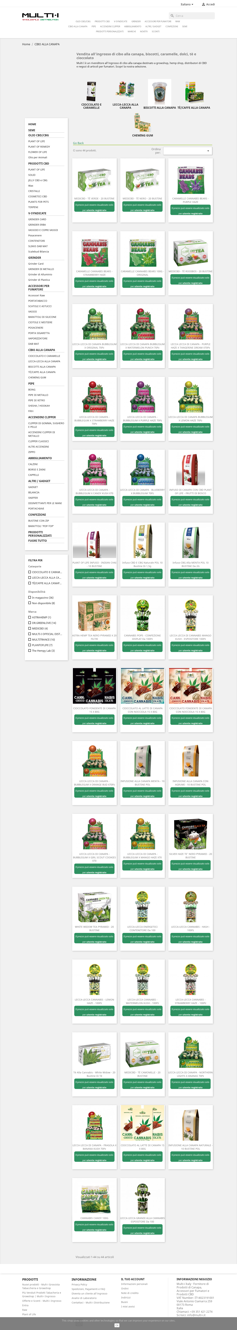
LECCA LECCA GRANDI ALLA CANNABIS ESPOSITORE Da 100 (142, 1219)
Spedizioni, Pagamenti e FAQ (88, 1289)
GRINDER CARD (37, 219)
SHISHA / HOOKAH (39, 405)
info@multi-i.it (196, 1315)
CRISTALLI (34, 191)
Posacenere (35, 235)
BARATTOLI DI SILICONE (42, 317)
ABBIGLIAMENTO (132, 26)
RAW (177, 21)
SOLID (31, 175)
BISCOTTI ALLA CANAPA (42, 366)
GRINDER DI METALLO (41, 269)
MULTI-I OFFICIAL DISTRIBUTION (47, 634)
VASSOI (32, 311)
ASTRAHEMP (41, 617)
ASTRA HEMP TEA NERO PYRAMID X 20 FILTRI (94, 637)
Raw (24, 1309)
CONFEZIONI (172, 26)
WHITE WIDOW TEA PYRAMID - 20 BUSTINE (94, 928)
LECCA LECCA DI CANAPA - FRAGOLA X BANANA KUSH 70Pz (94, 1147)
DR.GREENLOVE (44, 623)
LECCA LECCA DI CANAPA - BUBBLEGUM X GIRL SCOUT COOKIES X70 (94, 857)
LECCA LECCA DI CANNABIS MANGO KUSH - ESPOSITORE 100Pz (190, 637)
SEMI (184, 26)
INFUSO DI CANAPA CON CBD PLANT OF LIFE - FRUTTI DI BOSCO (190, 491)
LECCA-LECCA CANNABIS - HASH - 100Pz (190, 928)
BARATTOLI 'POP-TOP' (41, 526)
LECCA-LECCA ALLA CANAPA (44, 361)
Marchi (132, 31)
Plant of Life (29, 1314)
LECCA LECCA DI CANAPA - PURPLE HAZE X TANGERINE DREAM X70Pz (190, 345)
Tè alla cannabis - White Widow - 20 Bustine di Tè (94, 1074)
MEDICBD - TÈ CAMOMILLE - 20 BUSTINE (142, 1074)
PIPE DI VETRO (36, 400)
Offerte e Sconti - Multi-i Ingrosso (41, 1300)
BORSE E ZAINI (36, 469)
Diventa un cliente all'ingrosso (89, 1293)
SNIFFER (33, 497)
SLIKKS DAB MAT (38, 246)
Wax (30, 185)
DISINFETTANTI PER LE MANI (45, 503)
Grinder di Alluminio (40, 274)
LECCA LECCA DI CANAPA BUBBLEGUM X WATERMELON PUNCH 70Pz (142, 345)
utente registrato (96, 210)
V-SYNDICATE (120, 21)
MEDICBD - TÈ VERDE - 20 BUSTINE (94, 198)
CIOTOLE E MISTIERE (40, 322)
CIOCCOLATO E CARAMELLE (44, 356)
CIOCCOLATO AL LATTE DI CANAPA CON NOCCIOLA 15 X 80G (142, 710)
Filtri (30, 411)
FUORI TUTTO (37, 541)
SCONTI (155, 31)
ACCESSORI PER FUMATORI (158, 21)
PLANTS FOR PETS (38, 201)
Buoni (124, 1302)
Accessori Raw (36, 295)
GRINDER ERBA (37, 224)
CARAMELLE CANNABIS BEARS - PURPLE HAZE (190, 200)
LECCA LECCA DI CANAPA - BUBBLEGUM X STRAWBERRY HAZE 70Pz (94, 420)
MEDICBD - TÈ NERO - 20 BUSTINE (142, 198)
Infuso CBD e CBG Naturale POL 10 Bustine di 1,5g (142, 564)
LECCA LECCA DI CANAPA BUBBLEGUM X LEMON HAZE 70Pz (190, 418)
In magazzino (42, 597)
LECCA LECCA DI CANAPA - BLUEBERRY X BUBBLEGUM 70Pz (142, 491)
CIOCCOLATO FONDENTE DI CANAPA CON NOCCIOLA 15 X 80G (190, 710)
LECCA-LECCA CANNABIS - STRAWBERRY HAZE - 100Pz (190, 1001)
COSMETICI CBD (37, 196)
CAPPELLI (33, 475)
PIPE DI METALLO (38, 395)
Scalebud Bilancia (38, 251)
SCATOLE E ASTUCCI (40, 306)
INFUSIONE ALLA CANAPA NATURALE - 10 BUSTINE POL (190, 1147)
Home (32, 124)
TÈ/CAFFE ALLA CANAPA (42, 372)
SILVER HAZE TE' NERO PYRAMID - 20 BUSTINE (190, 855)
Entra (25, 1305)
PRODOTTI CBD (102, 21)
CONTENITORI (36, 240)
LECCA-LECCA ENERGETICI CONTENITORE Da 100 (142, 928)
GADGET (33, 487)
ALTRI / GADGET (153, 26)
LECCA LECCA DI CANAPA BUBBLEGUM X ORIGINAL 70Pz (94, 345)
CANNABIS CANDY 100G (94, 1218)
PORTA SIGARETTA (39, 333)
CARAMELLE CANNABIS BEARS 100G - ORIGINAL (142, 273)
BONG (31, 389)
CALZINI (33, 464)
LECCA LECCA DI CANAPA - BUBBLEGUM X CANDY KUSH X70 (94, 491)
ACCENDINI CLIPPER (110, 26)
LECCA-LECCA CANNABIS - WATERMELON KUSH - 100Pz (142, 1001)
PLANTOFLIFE (42, 645)
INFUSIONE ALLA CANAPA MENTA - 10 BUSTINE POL (142, 782)
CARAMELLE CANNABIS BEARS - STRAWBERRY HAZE (94, 273)
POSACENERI (35, 327)
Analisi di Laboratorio (84, 1298)
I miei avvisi (128, 1306)
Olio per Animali (37, 157)
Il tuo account (133, 1279)
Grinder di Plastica (39, 279)
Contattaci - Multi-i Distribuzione (91, 1302)
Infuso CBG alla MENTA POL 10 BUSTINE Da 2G (191, 564)
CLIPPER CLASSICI (38, 441)
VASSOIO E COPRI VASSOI (43, 230)
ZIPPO (31, 452)
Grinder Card (36, 263)
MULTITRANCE (43, 639)
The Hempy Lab (43, 650)
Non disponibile (43, 603)
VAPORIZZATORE (38, 338)
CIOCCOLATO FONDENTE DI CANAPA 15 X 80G (94, 710)
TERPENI (33, 207)
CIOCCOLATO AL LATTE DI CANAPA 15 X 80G (142, 1147)
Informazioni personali (134, 1284)
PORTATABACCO (37, 300)
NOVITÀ (144, 31)
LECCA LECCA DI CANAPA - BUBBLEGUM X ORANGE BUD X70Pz (94, 782)
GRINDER (136, 21)
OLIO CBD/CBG (83, 21)
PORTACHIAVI (36, 508)
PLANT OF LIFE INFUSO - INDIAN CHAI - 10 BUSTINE (94, 564)
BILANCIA (33, 492)
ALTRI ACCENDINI (38, 446)
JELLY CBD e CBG (37, 180)
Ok (116, 1325)
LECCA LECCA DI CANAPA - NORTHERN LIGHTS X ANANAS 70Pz (190, 1074)
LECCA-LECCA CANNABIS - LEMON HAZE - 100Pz (94, 1001)
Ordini (125, 1288)
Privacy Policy (79, 1284)
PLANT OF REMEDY (39, 146)
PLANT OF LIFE (36, 141)
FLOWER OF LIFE (37, 152)
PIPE (94, 26)
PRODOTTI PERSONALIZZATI (110, 31)
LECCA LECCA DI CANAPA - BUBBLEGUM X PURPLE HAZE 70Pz (142, 418)
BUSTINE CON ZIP (38, 520)
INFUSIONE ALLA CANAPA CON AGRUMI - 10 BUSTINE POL (190, 782)
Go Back (78, 143)
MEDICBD (40, 628)
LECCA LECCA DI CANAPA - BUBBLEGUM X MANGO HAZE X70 (142, 855)
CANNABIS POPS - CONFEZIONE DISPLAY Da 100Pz (142, 637)
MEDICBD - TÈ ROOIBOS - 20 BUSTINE (191, 271)
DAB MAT (33, 343)
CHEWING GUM (37, 377)
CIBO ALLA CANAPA (77, 26)
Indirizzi (126, 1297)
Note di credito (129, 1293)
